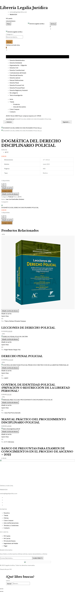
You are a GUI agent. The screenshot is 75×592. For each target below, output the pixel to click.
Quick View (5, 316)
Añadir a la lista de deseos (10, 194)
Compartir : (5, 202)
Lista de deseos (10, 21)
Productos (16, 104)
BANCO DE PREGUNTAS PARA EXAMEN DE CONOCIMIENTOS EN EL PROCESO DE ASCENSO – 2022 (37, 451)
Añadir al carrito (7, 188)
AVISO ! (8, 116)
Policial (11, 119)
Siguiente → (66, 122)
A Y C (7, 152)
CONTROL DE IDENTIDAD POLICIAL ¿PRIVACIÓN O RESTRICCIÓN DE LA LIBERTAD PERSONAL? (35, 387)
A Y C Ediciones (9, 442)
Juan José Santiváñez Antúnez (15, 199)
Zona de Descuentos (19, 107)
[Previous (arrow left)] (0, 591)
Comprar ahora (7, 191)
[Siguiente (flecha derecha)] (2, 591)
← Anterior (8, 122)
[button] (59, 27)
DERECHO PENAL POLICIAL (22, 356)
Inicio (7, 119)
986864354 (13, 14)
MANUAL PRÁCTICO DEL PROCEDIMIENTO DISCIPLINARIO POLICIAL (33, 421)
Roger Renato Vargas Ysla (12, 349)
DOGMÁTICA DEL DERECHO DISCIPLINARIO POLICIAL (20, 207)
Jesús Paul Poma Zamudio (12, 413)
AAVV (6, 378)
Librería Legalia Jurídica (24, 7)
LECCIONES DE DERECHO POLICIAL (28, 327)
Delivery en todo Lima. (13, 45)
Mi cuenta (9, 18)
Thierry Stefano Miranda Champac (15, 321)
